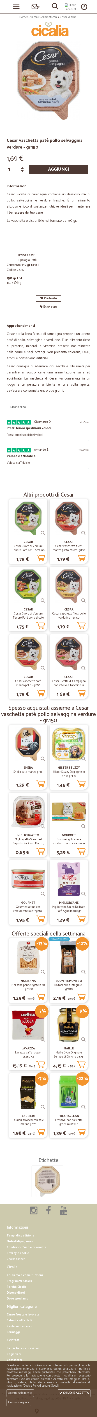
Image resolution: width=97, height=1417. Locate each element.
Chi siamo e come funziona (25, 1275)
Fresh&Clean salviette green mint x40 (69, 1122)
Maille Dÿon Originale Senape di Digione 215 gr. (69, 1054)
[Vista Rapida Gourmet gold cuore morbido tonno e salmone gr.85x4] (83, 826)
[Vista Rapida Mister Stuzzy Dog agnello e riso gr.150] (83, 759)
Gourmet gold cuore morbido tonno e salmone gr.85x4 (69, 843)
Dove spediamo (17, 1298)
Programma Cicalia (19, 1281)
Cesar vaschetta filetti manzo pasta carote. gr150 (69, 548)
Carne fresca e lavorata (23, 1314)
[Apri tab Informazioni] (84, 6)
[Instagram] (33, 1213)
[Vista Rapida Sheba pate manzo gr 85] (43, 759)
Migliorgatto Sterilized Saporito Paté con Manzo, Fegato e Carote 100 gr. (28, 843)
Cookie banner (16, 1259)
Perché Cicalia (16, 1287)
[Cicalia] (48, 29)
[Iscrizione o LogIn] (71, 7)
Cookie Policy (31, 1385)
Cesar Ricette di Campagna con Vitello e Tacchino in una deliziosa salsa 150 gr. (69, 685)
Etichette (50, 307)
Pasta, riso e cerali (19, 1326)
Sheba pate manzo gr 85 (28, 772)
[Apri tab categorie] (16, 6)
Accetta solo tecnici (20, 1393)
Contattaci (14, 1360)
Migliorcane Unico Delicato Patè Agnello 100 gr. (68, 909)
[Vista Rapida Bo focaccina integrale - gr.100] (83, 972)
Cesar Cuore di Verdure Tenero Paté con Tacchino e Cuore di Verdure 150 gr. (28, 550)
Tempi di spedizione (20, 1235)
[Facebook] (48, 1213)
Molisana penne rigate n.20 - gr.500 (28, 987)
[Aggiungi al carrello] (40, 557)
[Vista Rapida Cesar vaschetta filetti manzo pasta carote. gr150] (83, 533)
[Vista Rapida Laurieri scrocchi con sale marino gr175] (43, 1107)
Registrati (14, 1354)
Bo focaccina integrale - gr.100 (68, 987)
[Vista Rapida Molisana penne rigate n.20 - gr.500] (43, 972)
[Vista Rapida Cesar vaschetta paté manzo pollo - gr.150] (43, 668)
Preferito (50, 298)
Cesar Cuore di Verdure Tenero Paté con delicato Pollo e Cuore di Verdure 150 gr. (28, 619)
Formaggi (13, 1332)
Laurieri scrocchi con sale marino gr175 (28, 1122)
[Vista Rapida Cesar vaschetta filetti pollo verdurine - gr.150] (83, 600)
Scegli (55, 1385)
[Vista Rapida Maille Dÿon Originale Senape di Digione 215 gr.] (83, 1039)
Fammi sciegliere (18, 1402)
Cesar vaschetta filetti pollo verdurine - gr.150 (69, 615)
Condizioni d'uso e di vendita (26, 1247)
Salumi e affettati (19, 1320)
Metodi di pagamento (21, 1241)
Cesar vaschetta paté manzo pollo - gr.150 (28, 683)
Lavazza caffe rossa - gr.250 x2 (28, 1054)
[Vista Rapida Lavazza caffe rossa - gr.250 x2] (43, 1039)
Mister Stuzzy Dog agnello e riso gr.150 (69, 774)
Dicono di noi (18, 407)
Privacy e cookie (18, 1253)
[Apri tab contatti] (35, 6)
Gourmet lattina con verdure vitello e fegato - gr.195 (28, 911)
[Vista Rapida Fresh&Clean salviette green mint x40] (83, 1107)
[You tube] (63, 1213)
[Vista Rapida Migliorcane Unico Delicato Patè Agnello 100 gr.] (83, 894)
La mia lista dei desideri (23, 1348)
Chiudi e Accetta (75, 1393)
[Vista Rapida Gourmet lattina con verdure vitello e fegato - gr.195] (43, 894)
